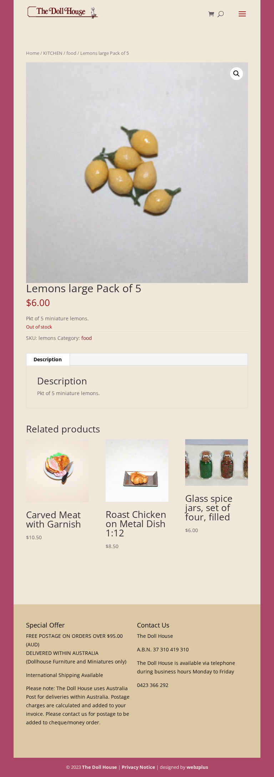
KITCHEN (52, 53)
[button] (236, 73)
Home (32, 53)
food (71, 53)
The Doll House (99, 767)
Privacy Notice (138, 767)
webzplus (197, 767)
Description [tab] (48, 359)
